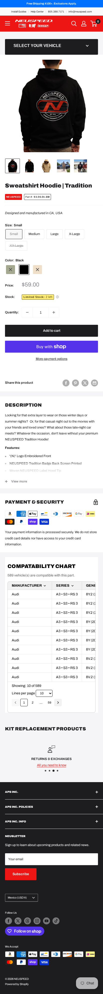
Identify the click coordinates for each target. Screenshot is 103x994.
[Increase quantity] (53, 312)
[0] (94, 24)
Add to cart (51, 330)
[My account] (83, 23)
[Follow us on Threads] (27, 920)
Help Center (37, 11)
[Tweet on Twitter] (85, 382)
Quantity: (12, 312)
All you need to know (51, 765)
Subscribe (20, 874)
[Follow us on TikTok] (56, 920)
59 (49, 702)
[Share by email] (94, 382)
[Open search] (74, 23)
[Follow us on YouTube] (46, 920)
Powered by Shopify (17, 984)
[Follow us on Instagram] (37, 920)
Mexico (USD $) (17, 897)
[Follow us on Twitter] (18, 920)
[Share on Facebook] (66, 382)
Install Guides (18, 11)
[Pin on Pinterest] (75, 382)
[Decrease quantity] (27, 312)
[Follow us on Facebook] (8, 920)
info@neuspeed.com (80, 11)
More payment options (52, 359)
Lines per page (23, 693)
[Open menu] (7, 23)
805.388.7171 (56, 11)
